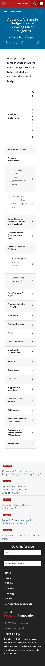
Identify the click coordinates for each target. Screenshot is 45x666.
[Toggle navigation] (41, 3)
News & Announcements (18, 604)
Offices (7, 552)
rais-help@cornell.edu (29, 649)
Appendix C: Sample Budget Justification (16, 506)
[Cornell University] (4, 3)
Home (6, 12)
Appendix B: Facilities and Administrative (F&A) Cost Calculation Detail (15, 489)
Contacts (9, 588)
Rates (7, 572)
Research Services (22, 3)
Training (9, 593)
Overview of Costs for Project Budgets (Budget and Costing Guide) (20, 472)
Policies (8, 583)
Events (8, 598)
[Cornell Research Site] (19, 615)
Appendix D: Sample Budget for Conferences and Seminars (17, 522)
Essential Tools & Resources (15, 563)
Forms (8, 578)
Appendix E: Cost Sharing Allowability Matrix (20, 537)
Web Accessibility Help (14, 628)
